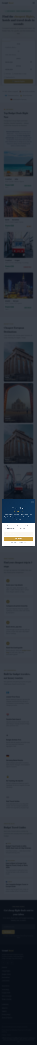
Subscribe (18, 538)
